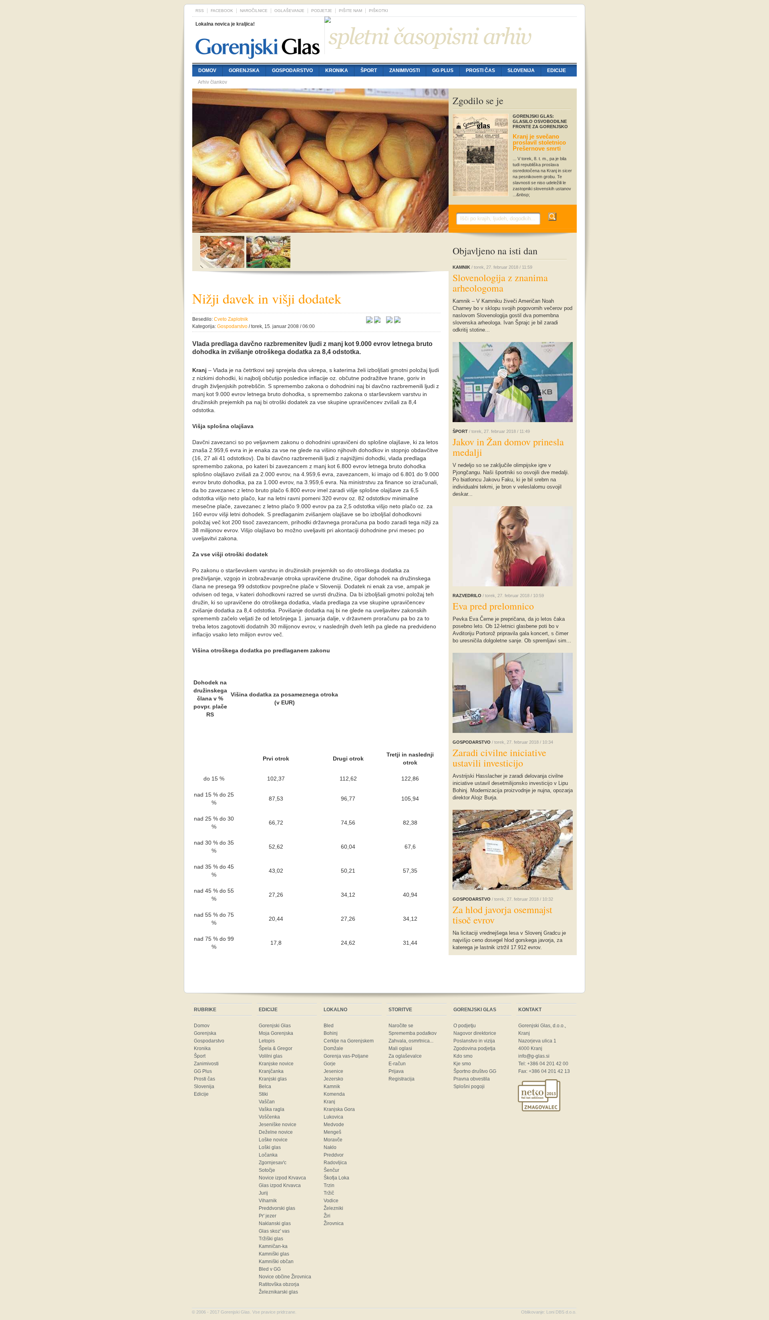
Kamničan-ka (273, 1246)
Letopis (267, 1041)
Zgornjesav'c (272, 1162)
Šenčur (331, 1170)
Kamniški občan (276, 1261)
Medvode (334, 1124)
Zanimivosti (404, 70)
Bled (329, 1025)
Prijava (396, 1071)
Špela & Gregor (275, 1048)
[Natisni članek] (397, 321)
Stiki (263, 1094)
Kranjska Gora (339, 1109)
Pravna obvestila (471, 1079)
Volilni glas (270, 1056)
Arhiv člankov (212, 82)
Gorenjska (244, 70)
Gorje (330, 1063)
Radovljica (335, 1162)
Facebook (222, 10)
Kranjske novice (276, 1063)
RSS (199, 10)
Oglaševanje (289, 10)
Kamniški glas (274, 1254)
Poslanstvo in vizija (474, 1041)
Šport (368, 70)
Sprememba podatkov (413, 1033)
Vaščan (267, 1102)
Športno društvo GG (474, 1071)
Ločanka (268, 1155)
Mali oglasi (400, 1048)
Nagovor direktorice (474, 1033)
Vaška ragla (271, 1109)
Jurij (263, 1193)
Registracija (402, 1079)
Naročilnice (254, 10)
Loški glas (270, 1147)
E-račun (397, 1063)
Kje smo (462, 1063)
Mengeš (332, 1132)
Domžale (333, 1048)
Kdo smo (463, 1056)
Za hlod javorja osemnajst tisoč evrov (502, 914)
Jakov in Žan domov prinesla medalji (508, 447)
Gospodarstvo (292, 70)
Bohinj (331, 1033)
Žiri (327, 1216)
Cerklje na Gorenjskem (349, 1041)
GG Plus (442, 70)
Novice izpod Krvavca (282, 1178)
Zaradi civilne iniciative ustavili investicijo (499, 757)
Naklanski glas (275, 1223)
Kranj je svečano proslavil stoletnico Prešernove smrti (539, 142)
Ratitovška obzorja (279, 1284)
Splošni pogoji (469, 1086)
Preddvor (334, 1155)
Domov (207, 70)
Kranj (329, 1102)
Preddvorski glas (277, 1208)
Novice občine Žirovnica (285, 1277)
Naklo (330, 1147)
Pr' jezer (267, 1216)
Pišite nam (350, 10)
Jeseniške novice (277, 1124)
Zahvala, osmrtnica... (411, 1041)
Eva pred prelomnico (493, 606)
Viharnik (268, 1200)
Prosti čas (480, 70)
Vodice (331, 1200)
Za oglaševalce (405, 1056)
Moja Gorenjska (276, 1033)
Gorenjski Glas (275, 1025)
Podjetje (321, 10)
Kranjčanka (271, 1071)
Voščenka (269, 1117)
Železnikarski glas (278, 1292)
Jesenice (333, 1071)
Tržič (329, 1193)
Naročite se (401, 1025)
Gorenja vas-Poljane (346, 1056)
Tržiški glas (271, 1239)
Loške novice (273, 1140)
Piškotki (378, 10)
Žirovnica (334, 1223)
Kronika (336, 70)
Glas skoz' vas (274, 1231)
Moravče (333, 1140)
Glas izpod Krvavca (280, 1185)
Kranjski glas (273, 1079)
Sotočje (267, 1170)
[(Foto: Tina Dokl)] (320, 228)
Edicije (556, 70)
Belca (265, 1086)
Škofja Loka (336, 1178)
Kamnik (332, 1086)
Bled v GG (270, 1269)
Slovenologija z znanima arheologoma (500, 282)
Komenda (334, 1094)
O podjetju (464, 1025)
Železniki (333, 1208)
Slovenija (521, 70)
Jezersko (333, 1079)
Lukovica (333, 1117)
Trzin (329, 1185)
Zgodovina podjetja (474, 1048)
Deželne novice (276, 1132)
